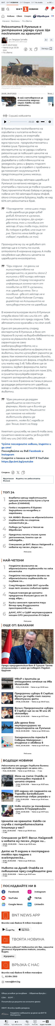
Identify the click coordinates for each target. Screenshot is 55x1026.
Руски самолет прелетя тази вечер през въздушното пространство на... (27, 605)
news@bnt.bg (12, 982)
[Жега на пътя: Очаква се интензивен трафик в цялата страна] (7, 781)
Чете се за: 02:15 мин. (27, 844)
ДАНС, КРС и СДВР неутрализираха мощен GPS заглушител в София (30, 614)
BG (50, 2)
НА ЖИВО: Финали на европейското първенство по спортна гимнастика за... (31, 520)
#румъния (8, 478)
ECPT (10, 998)
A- (51, 40)
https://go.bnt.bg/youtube (17, 461)
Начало (6, 21)
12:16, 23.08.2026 (22, 799)
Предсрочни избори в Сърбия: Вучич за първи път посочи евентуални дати (34, 696)
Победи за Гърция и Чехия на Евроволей (26, 528)
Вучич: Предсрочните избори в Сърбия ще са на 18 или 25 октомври (34, 711)
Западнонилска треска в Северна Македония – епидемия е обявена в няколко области (31, 740)
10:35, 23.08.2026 (9, 874)
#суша (6, 481)
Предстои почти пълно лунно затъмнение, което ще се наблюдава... (27, 537)
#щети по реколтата (28, 478)
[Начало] (3, 16)
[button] (45, 1022)
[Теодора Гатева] (5, 40)
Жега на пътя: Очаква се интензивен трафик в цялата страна (31, 779)
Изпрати (9, 956)
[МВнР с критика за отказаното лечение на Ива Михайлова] (7, 683)
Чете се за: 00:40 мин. (27, 831)
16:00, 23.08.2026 (22, 812)
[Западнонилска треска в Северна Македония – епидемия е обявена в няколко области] (7, 742)
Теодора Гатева (19, 39)
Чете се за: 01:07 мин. (27, 874)
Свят (19, 16)
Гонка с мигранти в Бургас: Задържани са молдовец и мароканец (25, 510)
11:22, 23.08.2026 (9, 771)
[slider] (17, 121)
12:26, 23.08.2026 (22, 784)
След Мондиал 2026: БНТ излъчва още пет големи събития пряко (29, 586)
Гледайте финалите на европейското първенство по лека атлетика (31, 568)
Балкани (15, 21)
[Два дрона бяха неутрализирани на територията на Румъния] (7, 727)
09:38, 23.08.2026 (9, 844)
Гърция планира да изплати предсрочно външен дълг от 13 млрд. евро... (28, 595)
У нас (40, 771)
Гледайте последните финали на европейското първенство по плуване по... (29, 578)
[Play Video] (27, 70)
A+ (46, 40)
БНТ (3, 2)
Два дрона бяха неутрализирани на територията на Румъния (32, 725)
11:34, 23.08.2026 (9, 831)
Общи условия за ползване (14, 993)
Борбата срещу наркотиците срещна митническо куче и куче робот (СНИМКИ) (29, 500)
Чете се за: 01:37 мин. (40, 784)
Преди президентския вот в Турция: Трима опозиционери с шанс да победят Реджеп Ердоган (26, 668)
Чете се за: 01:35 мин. (26, 771)
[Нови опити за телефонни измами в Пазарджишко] (7, 811)
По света (27, 21)
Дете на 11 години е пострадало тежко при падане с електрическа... (25, 854)
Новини (10, 16)
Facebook (35, 451)
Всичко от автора (18, 41)
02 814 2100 (11, 976)
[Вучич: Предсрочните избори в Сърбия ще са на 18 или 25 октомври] (7, 713)
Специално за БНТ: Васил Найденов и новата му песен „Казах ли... (31, 546)
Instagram (7, 454)
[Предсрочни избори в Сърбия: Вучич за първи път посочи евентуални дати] (7, 698)
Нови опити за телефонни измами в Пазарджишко (32, 807)
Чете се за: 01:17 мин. (40, 812)
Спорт (27, 16)
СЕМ (3, 998)
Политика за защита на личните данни (20, 1002)
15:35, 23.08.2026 (9, 861)
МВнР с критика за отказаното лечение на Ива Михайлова (33, 682)
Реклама (27, 552)
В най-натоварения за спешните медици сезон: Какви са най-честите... (30, 102)
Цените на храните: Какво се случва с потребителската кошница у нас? (23, 824)
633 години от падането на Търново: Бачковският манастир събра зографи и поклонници (33, 794)
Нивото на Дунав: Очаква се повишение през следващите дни (26, 869)
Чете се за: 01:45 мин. (40, 799)
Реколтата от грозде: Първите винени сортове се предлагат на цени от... (25, 766)
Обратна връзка (37, 993)
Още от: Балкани (18, 625)
